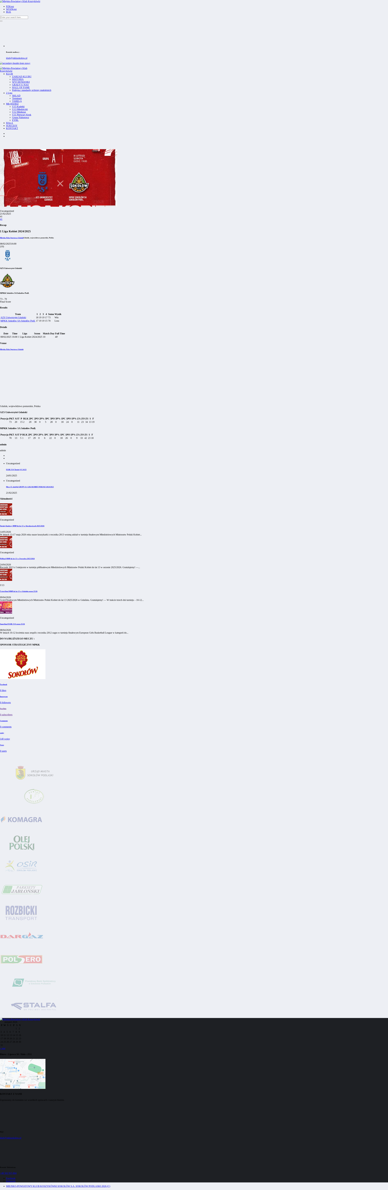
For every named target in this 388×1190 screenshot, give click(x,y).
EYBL (15, 120)
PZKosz (10, 6)
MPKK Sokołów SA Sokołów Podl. (17, 320)
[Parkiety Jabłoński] (22, 900)
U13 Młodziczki (20, 109)
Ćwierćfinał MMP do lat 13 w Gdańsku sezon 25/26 (18, 591)
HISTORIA (18, 79)
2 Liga (9, 93)
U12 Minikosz (19, 112)
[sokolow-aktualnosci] (22, 678)
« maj (2, 1048)
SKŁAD (16, 95)
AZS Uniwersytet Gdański (13, 317)
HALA (9, 123)
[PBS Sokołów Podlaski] (34, 993)
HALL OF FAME (21, 87)
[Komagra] (22, 830)
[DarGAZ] (22, 946)
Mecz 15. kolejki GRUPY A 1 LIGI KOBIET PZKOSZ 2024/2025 (30, 487)
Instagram (10, 1181)
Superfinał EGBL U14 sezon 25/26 (12, 624)
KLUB (9, 74)
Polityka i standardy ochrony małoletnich (31, 90)
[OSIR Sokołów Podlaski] (22, 876)
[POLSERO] (21, 970)
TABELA (17, 101)
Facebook (10, 1178)
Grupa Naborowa (20, 117)
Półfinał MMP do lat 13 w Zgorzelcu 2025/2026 (17, 558)
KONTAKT (12, 128)
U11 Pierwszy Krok (21, 114)
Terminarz (17, 98)
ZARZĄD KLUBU (22, 76)
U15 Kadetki (18, 106)
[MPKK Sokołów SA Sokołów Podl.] (7, 287)
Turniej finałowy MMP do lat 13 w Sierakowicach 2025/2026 (22, 526)
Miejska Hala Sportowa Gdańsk (11, 349)
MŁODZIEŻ (12, 104)
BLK (8, 12)
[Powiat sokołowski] (34, 806)
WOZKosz (11, 9)
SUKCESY (11, 125)
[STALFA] (34, 1016)
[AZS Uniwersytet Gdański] (7, 262)
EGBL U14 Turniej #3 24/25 (16, 469)
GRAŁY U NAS (20, 84)
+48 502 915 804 (8, 1173)
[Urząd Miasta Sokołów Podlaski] (34, 783)
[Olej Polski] (22, 853)
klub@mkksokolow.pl (16, 58)
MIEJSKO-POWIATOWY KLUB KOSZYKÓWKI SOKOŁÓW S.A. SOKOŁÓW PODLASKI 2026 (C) (58, 1186)
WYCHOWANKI (21, 82)
